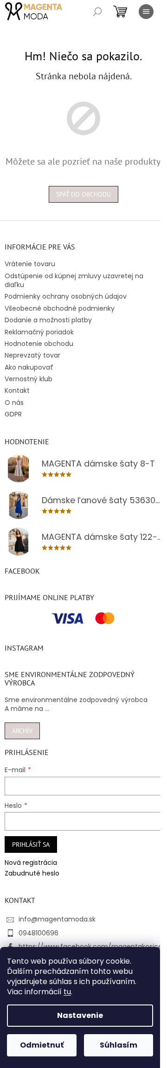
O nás (14, 402)
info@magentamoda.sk (57, 919)
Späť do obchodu (83, 194)
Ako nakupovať (29, 367)
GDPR (13, 414)
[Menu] (146, 11)
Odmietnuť (42, 1045)
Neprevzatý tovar (32, 355)
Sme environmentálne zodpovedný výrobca (76, 700)
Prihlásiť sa (31, 844)
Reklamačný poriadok (39, 332)
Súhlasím (118, 1045)
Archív (22, 731)
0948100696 (38, 933)
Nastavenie (80, 1015)
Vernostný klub (28, 379)
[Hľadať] (97, 11)
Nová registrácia (31, 862)
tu (67, 991)
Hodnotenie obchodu (39, 343)
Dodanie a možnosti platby (48, 320)
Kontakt (17, 390)
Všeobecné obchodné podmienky (60, 308)
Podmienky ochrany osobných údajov (66, 296)
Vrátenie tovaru (30, 264)
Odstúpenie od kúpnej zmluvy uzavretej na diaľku (74, 280)
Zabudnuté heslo (32, 873)
